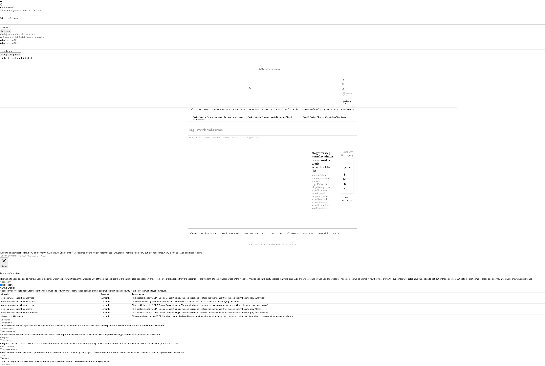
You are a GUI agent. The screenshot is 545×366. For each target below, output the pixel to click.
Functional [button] (5, 319)
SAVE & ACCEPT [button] (8, 364)
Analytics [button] (4, 337)
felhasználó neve (9, 18)
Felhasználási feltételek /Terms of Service (22, 37)
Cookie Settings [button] (8, 255)
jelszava (4, 27)
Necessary (7, 285)
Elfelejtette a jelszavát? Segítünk (17, 34)
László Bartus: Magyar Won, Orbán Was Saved (324, 117)
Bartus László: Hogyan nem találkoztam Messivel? (271, 117)
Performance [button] (6, 328)
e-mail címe (6, 51)
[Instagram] (343, 84)
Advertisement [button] (7, 346)
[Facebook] (343, 80)
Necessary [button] (5, 282)
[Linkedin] (344, 184)
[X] (343, 89)
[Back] (1, 4)
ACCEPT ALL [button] (38, 255)
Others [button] (3, 355)
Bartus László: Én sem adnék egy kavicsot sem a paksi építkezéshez (218, 118)
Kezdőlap (344, 198)
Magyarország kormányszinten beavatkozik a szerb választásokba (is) (322, 161)
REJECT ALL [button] (24, 255)
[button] (250, 88)
